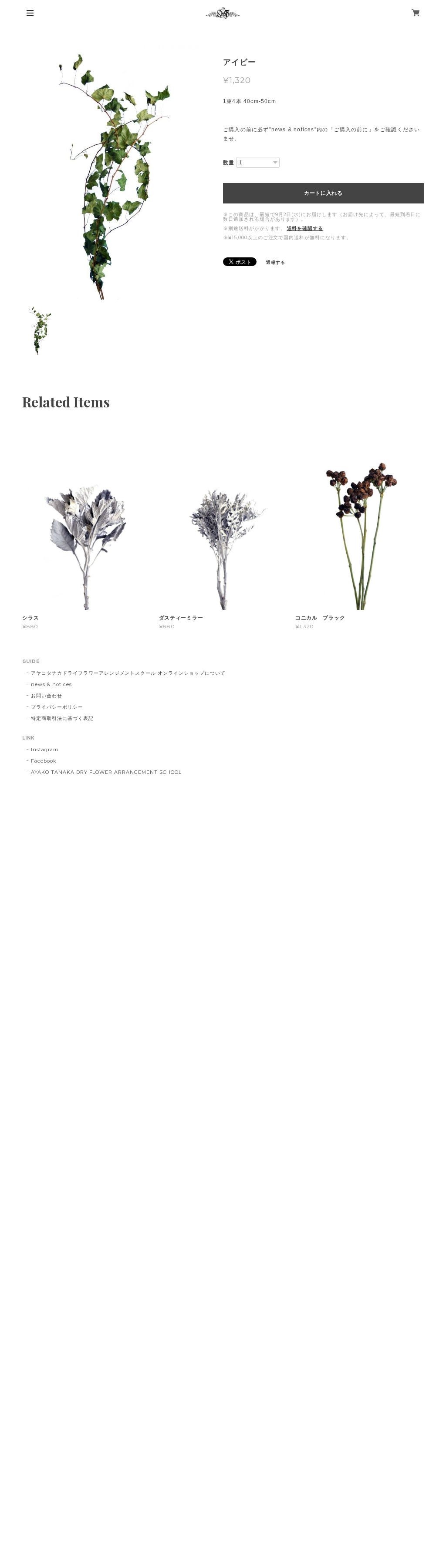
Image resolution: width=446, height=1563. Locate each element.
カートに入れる (323, 193)
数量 (228, 163)
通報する (275, 262)
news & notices (51, 684)
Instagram (44, 750)
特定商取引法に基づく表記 (62, 718)
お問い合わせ (46, 696)
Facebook (44, 761)
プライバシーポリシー (57, 707)
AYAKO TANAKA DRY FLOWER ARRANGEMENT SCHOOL (106, 772)
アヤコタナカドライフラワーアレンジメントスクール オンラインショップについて (128, 673)
